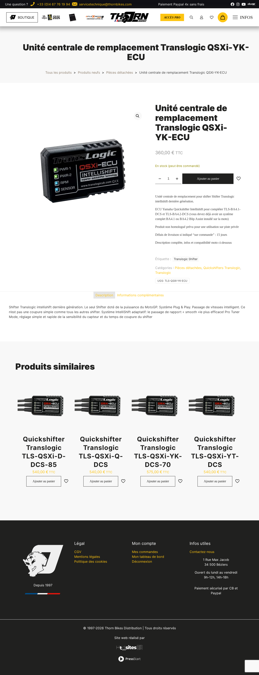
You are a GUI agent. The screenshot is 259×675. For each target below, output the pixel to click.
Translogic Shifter (185, 259)
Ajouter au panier (208, 178)
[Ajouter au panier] (64, 385)
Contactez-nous (202, 552)
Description (104, 295)
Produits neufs (89, 72)
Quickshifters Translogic (221, 268)
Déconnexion (142, 561)
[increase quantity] (176, 179)
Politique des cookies (90, 561)
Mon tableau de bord (148, 557)
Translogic (163, 273)
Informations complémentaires (140, 295)
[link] (51, 17)
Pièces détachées (119, 72)
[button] (138, 116)
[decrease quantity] (159, 179)
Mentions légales (87, 557)
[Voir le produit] (64, 394)
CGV (77, 552)
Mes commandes (145, 552)
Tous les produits (58, 72)
